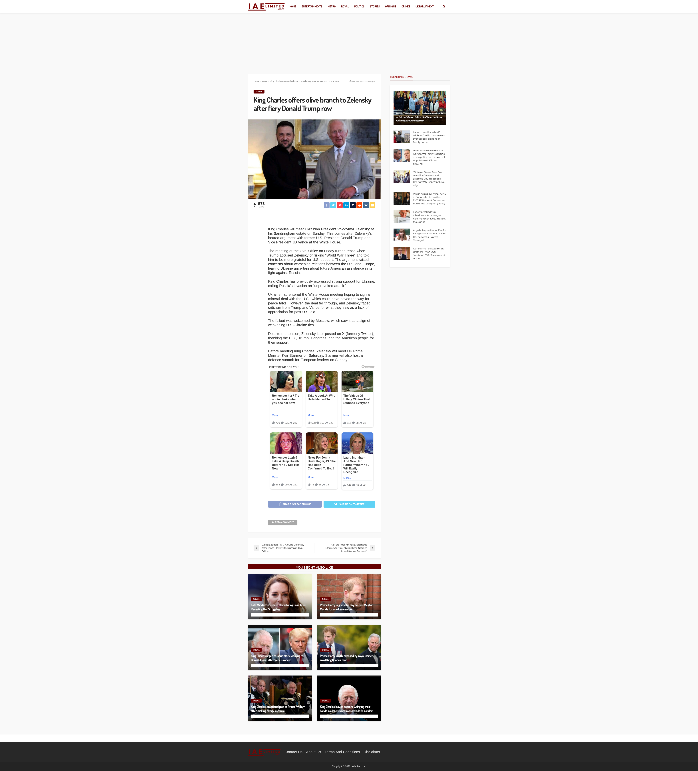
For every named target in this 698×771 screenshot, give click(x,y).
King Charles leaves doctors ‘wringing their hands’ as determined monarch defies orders (347, 709)
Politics (359, 6)
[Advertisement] (349, 40)
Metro (332, 6)
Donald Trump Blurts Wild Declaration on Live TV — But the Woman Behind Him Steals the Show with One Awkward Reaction (420, 117)
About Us (313, 752)
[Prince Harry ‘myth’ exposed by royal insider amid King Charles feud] (349, 647)
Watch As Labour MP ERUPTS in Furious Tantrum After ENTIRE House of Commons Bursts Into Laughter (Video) (429, 198)
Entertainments (312, 6)
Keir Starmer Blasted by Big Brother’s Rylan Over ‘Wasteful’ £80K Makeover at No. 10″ (429, 253)
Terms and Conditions (342, 752)
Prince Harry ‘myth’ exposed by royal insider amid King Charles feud (346, 658)
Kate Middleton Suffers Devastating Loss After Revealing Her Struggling (278, 607)
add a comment (284, 522)
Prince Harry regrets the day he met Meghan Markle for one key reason (346, 607)
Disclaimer (372, 752)
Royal (345, 6)
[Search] (444, 6)
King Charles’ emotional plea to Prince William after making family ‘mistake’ (278, 709)
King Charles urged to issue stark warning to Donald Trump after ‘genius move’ (277, 658)
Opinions (390, 6)
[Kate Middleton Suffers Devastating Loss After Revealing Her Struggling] (280, 596)
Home (293, 6)
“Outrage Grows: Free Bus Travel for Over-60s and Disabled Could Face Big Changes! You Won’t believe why (428, 179)
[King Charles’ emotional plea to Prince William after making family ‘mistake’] (280, 698)
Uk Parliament (425, 6)
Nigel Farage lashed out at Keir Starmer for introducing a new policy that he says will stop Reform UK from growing (429, 157)
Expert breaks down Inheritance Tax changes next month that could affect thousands (429, 216)
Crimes (406, 6)
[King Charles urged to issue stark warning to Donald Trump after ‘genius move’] (280, 647)
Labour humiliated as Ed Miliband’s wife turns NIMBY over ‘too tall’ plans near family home (429, 137)
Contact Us (293, 752)
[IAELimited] (266, 7)
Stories (375, 6)
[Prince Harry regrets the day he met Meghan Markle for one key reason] (349, 596)
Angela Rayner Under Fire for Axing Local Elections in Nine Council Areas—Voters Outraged (429, 235)
